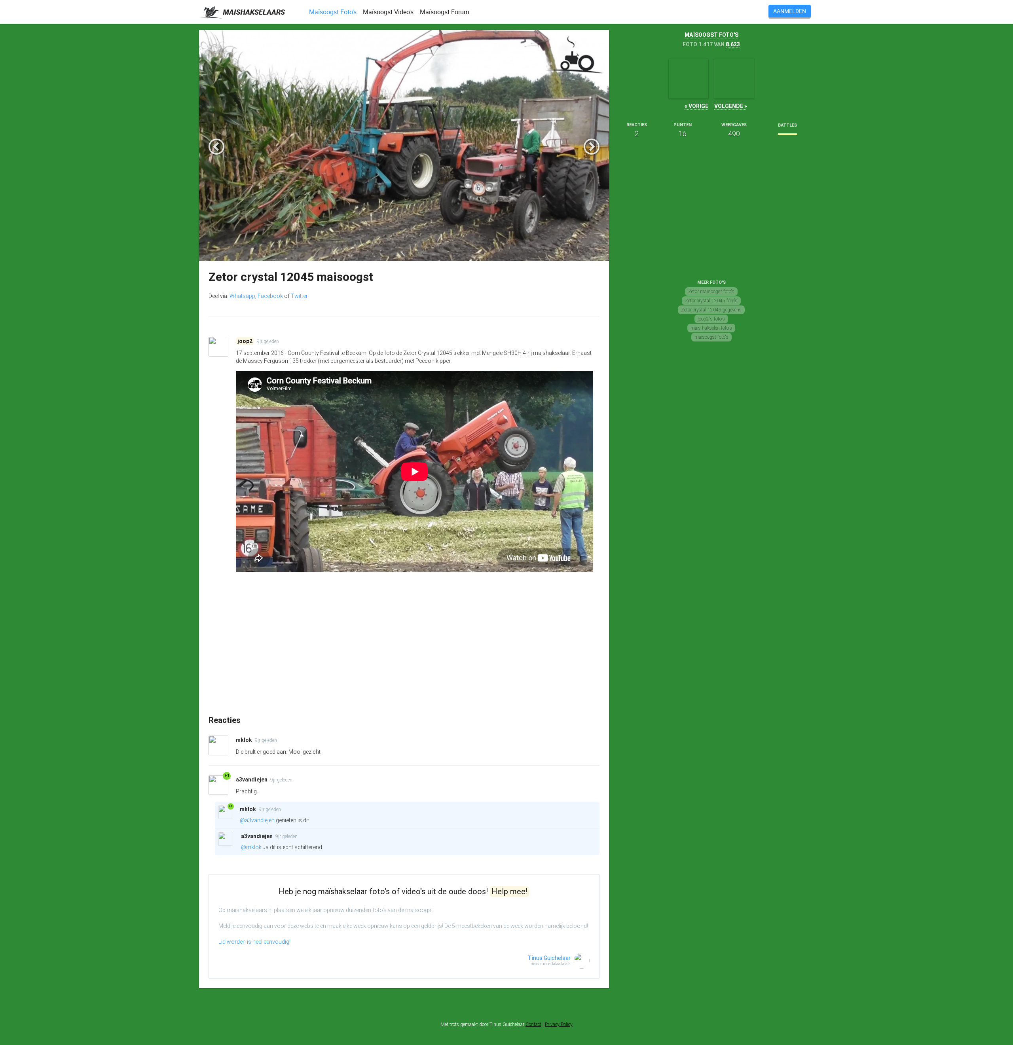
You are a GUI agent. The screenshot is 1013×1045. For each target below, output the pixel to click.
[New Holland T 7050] (734, 79)
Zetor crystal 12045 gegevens (711, 310)
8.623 (733, 44)
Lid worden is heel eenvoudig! (254, 942)
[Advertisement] (404, 654)
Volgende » (730, 106)
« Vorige (696, 106)
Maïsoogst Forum (444, 12)
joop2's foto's (711, 319)
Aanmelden (789, 11)
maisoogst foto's (711, 337)
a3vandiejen (252, 779)
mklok (244, 740)
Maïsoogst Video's (388, 12)
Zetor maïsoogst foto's (711, 291)
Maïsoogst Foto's (333, 12)
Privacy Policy (559, 1024)
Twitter (299, 296)
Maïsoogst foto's (711, 35)
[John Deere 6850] (688, 79)
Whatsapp (242, 296)
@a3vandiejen (257, 820)
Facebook (270, 296)
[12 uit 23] (787, 134)
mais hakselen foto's (711, 328)
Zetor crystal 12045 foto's (711, 300)
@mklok (251, 847)
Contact (533, 1024)
